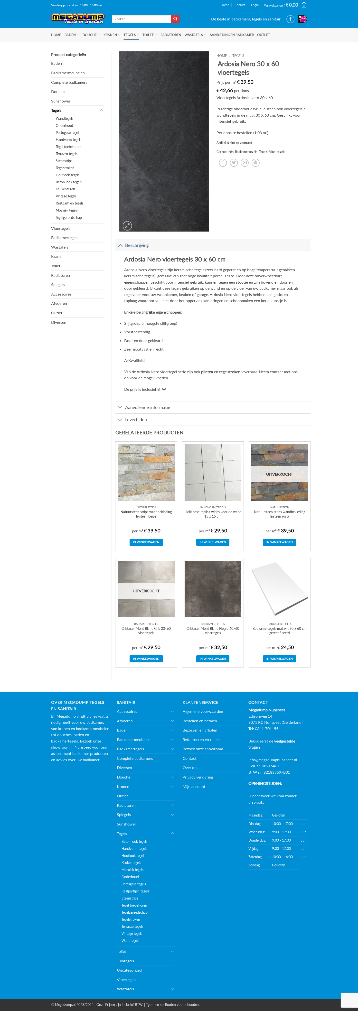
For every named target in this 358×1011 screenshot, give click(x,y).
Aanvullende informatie (147, 407)
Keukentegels (65, 189)
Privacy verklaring (198, 777)
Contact (240, 5)
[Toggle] (101, 110)
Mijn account (194, 786)
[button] (285, 5)
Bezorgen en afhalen (200, 730)
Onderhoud (64, 125)
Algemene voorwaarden (203, 711)
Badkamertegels (64, 237)
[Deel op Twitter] (234, 163)
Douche (90, 35)
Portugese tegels (68, 132)
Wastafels (194, 35)
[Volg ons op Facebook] (290, 19)
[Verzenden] (175, 19)
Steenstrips (64, 161)
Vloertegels (60, 228)
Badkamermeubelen (68, 72)
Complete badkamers (69, 82)
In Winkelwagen (146, 542)
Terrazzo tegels (66, 154)
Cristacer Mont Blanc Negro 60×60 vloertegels (213, 630)
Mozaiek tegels (67, 210)
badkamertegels (64, 741)
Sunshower (60, 101)
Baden (70, 35)
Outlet (263, 35)
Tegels (130, 35)
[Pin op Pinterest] (256, 163)
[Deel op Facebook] (223, 163)
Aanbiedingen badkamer (232, 35)
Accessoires (61, 294)
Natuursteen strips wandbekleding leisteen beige (146, 514)
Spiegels (58, 284)
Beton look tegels (69, 182)
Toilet (148, 35)
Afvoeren (59, 303)
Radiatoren (170, 35)
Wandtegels (64, 118)
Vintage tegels (66, 196)
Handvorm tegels (68, 140)
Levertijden (136, 419)
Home (225, 5)
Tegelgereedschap (69, 217)
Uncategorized (129, 970)
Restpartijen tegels (69, 203)
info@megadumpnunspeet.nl (272, 759)
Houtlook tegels (67, 175)
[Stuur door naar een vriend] (245, 163)
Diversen (58, 322)
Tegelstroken (65, 168)
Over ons (190, 767)
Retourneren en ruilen (201, 739)
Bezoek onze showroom (203, 748)
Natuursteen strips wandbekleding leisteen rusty (279, 514)
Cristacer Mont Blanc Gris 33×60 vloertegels (146, 630)
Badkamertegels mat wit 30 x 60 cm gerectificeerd (280, 630)
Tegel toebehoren (68, 147)
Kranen (110, 35)
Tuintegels (125, 960)
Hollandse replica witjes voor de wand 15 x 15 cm (213, 514)
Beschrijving (137, 245)
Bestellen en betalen (200, 720)
